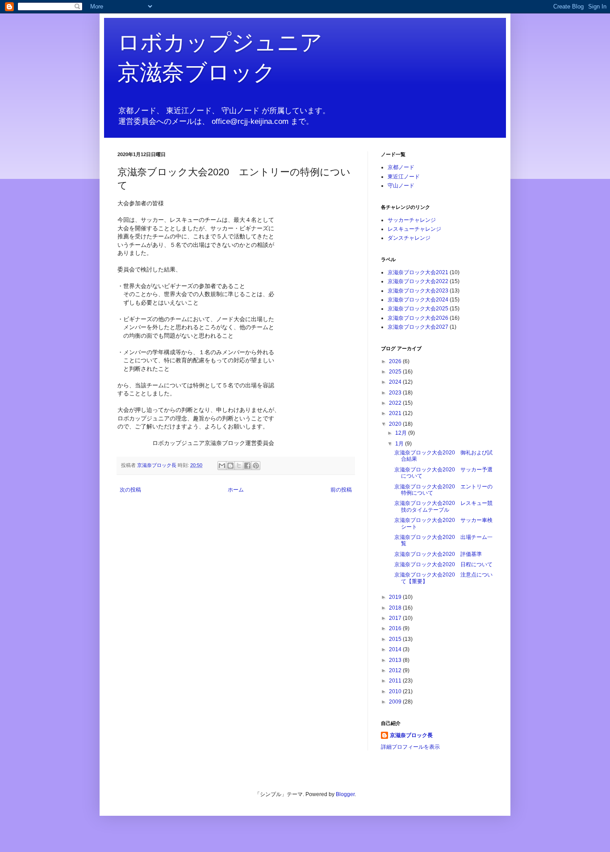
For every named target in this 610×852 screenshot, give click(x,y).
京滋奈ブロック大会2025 (418, 308)
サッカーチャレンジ (412, 220)
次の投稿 (130, 490)
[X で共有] (238, 465)
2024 (396, 382)
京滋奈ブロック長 (411, 735)
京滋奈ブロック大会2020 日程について (443, 564)
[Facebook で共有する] (247, 465)
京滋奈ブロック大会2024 (418, 300)
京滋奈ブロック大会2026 (418, 318)
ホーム (236, 490)
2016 (396, 628)
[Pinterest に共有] (255, 465)
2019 (396, 597)
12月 (401, 433)
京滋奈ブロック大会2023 (418, 291)
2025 (396, 372)
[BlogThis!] (230, 465)
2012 (396, 670)
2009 (396, 702)
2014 (396, 649)
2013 (396, 660)
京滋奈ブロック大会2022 (418, 281)
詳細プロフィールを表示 (410, 747)
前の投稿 (341, 490)
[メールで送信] (221, 465)
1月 (400, 444)
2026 (396, 361)
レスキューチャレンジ (414, 229)
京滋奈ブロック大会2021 (418, 272)
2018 (396, 608)
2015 (396, 639)
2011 (396, 681)
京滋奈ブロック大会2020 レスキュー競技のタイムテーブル (443, 506)
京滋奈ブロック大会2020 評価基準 (438, 554)
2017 (396, 618)
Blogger (345, 794)
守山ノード (401, 185)
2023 (396, 393)
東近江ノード (404, 177)
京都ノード (401, 167)
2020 (396, 424)
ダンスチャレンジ (409, 238)
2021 (396, 413)
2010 (396, 691)
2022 (396, 403)
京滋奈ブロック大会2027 (418, 327)
